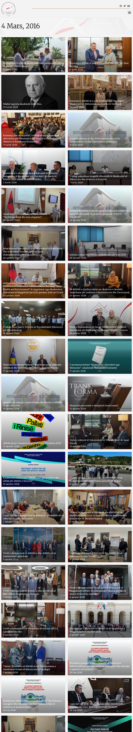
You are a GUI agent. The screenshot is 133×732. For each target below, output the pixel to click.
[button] (129, 12)
